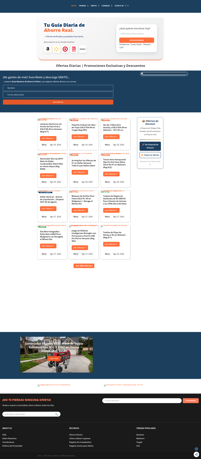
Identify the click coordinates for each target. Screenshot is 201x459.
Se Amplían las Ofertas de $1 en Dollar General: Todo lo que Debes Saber (84, 163)
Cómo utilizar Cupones (79, 438)
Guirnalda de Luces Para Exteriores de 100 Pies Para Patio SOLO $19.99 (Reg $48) (147, 369)
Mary (44, 144)
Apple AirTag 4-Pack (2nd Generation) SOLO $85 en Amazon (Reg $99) (143, 354)
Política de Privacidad (12, 446)
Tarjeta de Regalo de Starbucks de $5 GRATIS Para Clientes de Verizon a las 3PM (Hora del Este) (114, 200)
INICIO (73, 6)
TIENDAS (82, 6)
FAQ (4, 434)
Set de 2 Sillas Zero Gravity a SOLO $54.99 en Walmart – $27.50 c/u (115, 127)
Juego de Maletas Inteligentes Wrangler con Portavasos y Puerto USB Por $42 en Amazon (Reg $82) (84, 235)
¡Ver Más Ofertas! (83, 265)
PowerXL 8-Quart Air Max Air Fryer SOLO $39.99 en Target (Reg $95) (83, 127)
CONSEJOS (106, 6)
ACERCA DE (119, 6)
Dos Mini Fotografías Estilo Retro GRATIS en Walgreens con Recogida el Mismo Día (51, 235)
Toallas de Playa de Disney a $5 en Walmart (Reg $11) (114, 235)
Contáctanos (8, 442)
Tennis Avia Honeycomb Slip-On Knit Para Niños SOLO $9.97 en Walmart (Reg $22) (114, 163)
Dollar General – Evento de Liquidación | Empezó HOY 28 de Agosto (52, 199)
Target (139, 442)
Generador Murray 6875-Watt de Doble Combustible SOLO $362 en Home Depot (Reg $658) (51, 163)
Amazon (140, 434)
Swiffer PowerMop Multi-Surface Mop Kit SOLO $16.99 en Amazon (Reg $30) (147, 339)
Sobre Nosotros (9, 438)
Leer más (54, 358)
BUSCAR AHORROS (137, 40)
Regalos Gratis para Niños (81, 446)
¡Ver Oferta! (47, 138)
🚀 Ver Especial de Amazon (150, 146)
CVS (138, 446)
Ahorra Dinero (76, 434)
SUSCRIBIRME (191, 401)
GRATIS (94, 6)
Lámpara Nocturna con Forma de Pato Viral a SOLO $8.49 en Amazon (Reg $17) (51, 128)
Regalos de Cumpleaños (80, 442)
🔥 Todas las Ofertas (150, 155)
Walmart (140, 438)
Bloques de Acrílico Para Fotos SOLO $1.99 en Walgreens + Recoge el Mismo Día (83, 200)
